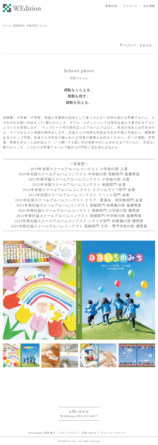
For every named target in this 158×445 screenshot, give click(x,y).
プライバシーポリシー (113, 432)
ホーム (7, 25)
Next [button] (150, 356)
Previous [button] (7, 356)
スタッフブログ (68, 432)
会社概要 (149, 6)
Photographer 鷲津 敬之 (41, 432)
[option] (79, 290)
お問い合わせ (88, 432)
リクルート (130, 6)
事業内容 (111, 6)
